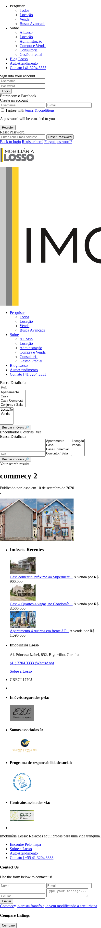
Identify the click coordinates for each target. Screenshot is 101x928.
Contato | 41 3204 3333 (28, 68)
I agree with (30, 110)
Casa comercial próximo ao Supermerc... (41, 577)
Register (8, 127)
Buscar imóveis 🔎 (15, 459)
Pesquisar (17, 312)
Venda (24, 19)
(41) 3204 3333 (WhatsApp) (32, 663)
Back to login (10, 142)
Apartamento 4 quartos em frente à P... (39, 631)
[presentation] (12, 392)
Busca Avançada (32, 24)
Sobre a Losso (21, 671)
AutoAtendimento (24, 63)
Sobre (14, 335)
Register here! (32, 142)
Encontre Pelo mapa (25, 844)
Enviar (6, 901)
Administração (31, 41)
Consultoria (29, 50)
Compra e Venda (33, 46)
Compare (8, 925)
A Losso (26, 32)
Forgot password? (58, 142)
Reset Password (60, 137)
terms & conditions (39, 110)
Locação (26, 15)
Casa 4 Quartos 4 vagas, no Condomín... (41, 604)
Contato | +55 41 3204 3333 (31, 858)
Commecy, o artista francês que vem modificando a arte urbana (48, 906)
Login (6, 91)
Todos (24, 10)
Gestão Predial (31, 54)
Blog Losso (19, 59)
